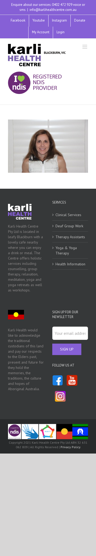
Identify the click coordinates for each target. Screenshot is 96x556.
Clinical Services (68, 214)
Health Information (70, 264)
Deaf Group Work (69, 226)
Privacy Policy (71, 447)
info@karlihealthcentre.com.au (53, 9)
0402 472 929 (62, 4)
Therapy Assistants (70, 236)
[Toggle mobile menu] (85, 47)
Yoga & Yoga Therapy (66, 250)
